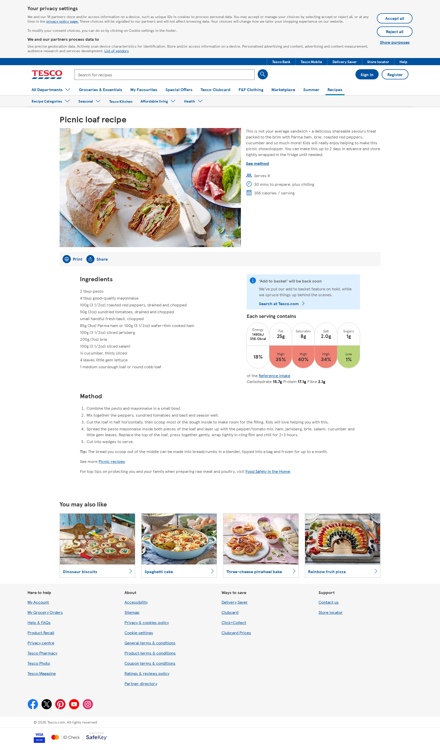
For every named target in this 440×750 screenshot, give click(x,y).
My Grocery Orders (45, 612)
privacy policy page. (62, 21)
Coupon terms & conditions (150, 663)
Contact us (329, 602)
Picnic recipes (112, 461)
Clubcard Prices (236, 632)
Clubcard (230, 612)
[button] (281, 61)
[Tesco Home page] (47, 74)
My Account (38, 602)
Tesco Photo (39, 663)
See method (257, 163)
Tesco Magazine (42, 673)
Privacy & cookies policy (147, 622)
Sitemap (132, 612)
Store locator (331, 612)
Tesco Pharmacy (42, 653)
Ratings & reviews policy (147, 673)
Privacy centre (41, 643)
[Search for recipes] (263, 74)
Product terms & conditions (150, 653)
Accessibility (136, 602)
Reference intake (274, 375)
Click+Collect (234, 622)
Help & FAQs (39, 622)
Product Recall (41, 632)
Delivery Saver (235, 602)
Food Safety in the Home (267, 471)
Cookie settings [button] (139, 632)
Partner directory (141, 683)
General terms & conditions (150, 643)
